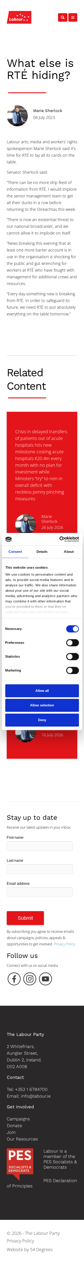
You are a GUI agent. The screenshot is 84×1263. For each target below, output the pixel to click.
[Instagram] (29, 980)
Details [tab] (42, 551)
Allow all (42, 691)
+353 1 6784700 (31, 1089)
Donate (14, 1125)
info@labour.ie (36, 1096)
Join (11, 1132)
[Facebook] (14, 980)
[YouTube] (45, 980)
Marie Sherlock (47, 110)
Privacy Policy (64, 944)
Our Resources (22, 1139)
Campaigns (18, 1118)
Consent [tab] (15, 551)
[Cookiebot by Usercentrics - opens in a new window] (60, 539)
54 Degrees (41, 1249)
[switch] (72, 642)
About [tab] (69, 551)
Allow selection (42, 705)
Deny (42, 720)
